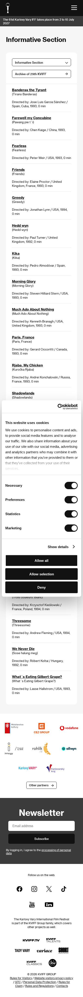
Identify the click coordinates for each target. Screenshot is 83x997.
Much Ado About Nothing (33, 309)
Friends (18, 169)
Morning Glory (24, 281)
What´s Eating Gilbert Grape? (37, 677)
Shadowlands (23, 393)
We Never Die (23, 649)
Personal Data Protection (39, 981)
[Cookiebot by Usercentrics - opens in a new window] (58, 407)
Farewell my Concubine (31, 118)
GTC (18, 981)
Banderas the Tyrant (29, 90)
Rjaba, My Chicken (27, 365)
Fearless (19, 146)
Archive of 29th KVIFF (30, 74)
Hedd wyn (20, 225)
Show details (58, 547)
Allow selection (41, 574)
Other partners (38, 785)
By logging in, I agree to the (38, 851)
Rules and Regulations (39, 985)
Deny (41, 587)
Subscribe (41, 838)
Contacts (62, 985)
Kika (16, 253)
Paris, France (23, 337)
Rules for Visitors (21, 978)
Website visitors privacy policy (53, 978)
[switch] (71, 499)
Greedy (18, 197)
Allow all (41, 561)
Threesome (21, 621)
